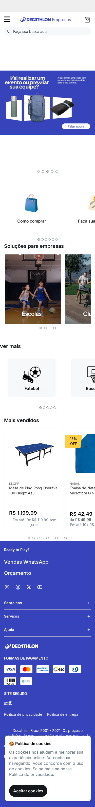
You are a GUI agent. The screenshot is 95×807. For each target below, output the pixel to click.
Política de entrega (62, 714)
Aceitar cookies (28, 790)
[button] (38, 171)
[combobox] (47, 31)
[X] (31, 587)
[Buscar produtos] (10, 31)
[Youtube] (42, 587)
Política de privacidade (23, 714)
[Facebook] (20, 587)
